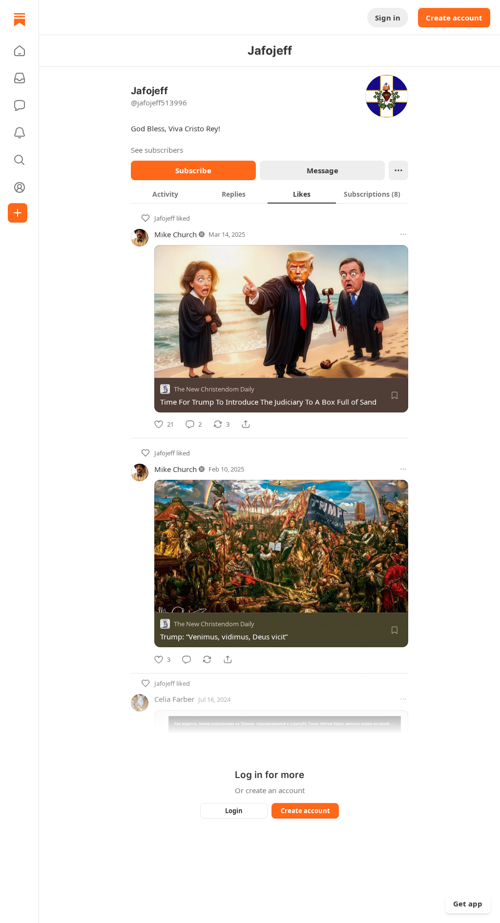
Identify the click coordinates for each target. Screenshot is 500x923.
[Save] (394, 395)
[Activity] (19, 132)
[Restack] (207, 659)
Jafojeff (164, 218)
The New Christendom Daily (214, 389)
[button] (19, 50)
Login (234, 810)
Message (322, 170)
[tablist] (269, 194)
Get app (467, 903)
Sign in (387, 17)
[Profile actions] (398, 170)
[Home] (19, 19)
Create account (454, 17)
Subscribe (193, 170)
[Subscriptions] (19, 78)
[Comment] (186, 659)
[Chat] (19, 105)
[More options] (403, 234)
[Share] (245, 424)
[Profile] (19, 187)
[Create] (17, 213)
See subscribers (157, 150)
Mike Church (175, 234)
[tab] (165, 194)
